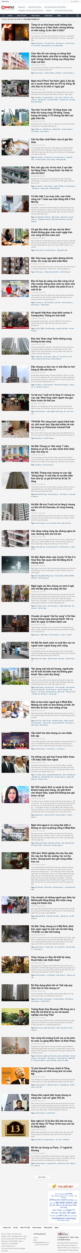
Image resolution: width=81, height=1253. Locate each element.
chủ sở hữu (58, 97)
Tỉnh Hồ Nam (35, 131)
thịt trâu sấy (54, 1216)
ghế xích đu (60, 692)
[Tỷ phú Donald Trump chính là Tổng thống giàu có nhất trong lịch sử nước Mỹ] (16, 1075)
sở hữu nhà (38, 356)
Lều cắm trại (36, 694)
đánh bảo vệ (39, 438)
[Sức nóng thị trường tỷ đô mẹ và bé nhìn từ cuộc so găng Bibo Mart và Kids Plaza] (16, 1045)
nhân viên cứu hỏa (63, 1163)
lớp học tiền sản (62, 1058)
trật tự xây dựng (62, 1028)
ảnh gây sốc (35, 188)
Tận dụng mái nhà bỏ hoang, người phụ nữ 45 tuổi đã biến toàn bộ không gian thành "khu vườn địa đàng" (52, 671)
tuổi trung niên (70, 687)
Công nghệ (48, 1227)
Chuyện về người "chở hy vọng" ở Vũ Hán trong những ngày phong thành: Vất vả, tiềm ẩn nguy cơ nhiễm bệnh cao (53, 619)
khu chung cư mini (40, 606)
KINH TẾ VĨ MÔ (21, 15)
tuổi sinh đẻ (38, 1056)
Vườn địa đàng (60, 687)
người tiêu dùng (51, 1060)
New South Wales (52, 99)
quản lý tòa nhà (66, 523)
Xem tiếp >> (38, 1176)
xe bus (69, 1193)
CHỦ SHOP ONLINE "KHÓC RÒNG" (55, 7)
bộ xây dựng (39, 999)
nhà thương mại (51, 692)
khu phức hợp (63, 99)
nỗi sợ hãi (38, 720)
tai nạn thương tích (52, 547)
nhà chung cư (60, 43)
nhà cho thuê (39, 887)
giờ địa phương (46, 45)
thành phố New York (47, 777)
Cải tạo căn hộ (39, 250)
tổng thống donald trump (54, 775)
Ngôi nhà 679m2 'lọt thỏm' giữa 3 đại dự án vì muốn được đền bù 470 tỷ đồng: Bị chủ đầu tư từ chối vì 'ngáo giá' (53, 83)
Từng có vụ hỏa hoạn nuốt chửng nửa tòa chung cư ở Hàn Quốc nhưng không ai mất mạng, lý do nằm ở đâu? (52, 27)
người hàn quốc (52, 658)
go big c (75, 1200)
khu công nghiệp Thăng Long (44, 576)
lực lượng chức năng (53, 523)
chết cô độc (34, 725)
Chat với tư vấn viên (42, 1244)
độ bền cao (38, 129)
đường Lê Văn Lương (42, 359)
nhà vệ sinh (47, 845)
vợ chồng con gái (40, 775)
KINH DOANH (35, 15)
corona (63, 635)
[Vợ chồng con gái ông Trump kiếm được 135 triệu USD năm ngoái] (16, 764)
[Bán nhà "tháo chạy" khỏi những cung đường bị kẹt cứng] (16, 346)
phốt (51, 1199)
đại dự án (66, 97)
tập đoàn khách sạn (66, 1202)
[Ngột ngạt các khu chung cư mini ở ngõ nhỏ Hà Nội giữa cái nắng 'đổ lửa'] (16, 593)
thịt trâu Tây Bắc (58, 1213)
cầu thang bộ (51, 975)
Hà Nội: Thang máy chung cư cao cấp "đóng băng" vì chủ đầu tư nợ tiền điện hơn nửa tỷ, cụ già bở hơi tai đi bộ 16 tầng (52, 477)
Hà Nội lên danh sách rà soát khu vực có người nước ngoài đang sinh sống (53, 644)
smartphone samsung (64, 1218)
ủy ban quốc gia (40, 547)
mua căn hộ (63, 356)
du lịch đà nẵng (58, 576)
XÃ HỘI (10, 15)
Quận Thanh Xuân (65, 606)
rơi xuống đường (57, 45)
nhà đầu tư (58, 73)
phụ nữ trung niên (63, 689)
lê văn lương (47, 356)
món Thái (56, 1210)
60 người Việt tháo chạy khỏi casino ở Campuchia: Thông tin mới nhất (51, 314)
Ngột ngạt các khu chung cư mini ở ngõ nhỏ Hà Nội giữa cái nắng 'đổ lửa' (52, 587)
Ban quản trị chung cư (62, 385)
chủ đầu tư (38, 97)
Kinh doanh (36, 1227)
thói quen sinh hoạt (54, 843)
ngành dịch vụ (39, 815)
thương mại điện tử (39, 1060)
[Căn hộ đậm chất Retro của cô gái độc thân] (16, 146)
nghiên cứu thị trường (50, 1056)
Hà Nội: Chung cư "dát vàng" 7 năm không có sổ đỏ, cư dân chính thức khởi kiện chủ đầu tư (52, 449)
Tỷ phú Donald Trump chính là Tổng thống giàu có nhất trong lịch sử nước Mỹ (51, 1071)
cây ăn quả (41, 692)
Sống (56, 1227)
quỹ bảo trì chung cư (42, 387)
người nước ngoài (40, 658)
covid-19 (68, 635)
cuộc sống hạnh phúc (67, 843)
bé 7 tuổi (66, 411)
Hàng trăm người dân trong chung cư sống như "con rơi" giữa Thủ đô (51, 1096)
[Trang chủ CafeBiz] (3, 15)
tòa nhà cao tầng (41, 159)
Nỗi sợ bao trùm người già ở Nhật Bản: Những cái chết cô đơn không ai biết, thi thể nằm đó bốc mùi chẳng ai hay (53, 705)
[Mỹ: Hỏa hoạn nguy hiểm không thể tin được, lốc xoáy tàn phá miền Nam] (16, 265)
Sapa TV (70, 1210)
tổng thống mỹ (64, 1085)
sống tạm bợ (64, 916)
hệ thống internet (54, 188)
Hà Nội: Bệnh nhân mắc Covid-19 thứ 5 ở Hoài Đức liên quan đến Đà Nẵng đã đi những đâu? (53, 560)
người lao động (49, 73)
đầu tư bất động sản (69, 775)
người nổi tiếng (58, 186)
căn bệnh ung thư (57, 720)
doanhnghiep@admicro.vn (41, 1242)
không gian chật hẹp (44, 219)
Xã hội (15, 1227)
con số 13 (58, 1139)
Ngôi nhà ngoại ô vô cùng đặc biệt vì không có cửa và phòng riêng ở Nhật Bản (53, 826)
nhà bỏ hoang (39, 687)
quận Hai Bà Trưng (41, 494)
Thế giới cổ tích (70, 692)
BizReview (22, 7)
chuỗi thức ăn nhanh (53, 916)
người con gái (46, 720)
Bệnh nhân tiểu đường (58, 219)
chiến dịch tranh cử (53, 1085)
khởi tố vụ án (39, 1028)
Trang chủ (7, 1227)
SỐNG (59, 15)
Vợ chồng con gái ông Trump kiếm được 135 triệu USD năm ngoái (53, 758)
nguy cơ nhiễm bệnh (41, 635)
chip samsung (72, 1216)
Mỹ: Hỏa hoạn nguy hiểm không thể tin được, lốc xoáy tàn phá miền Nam (52, 259)
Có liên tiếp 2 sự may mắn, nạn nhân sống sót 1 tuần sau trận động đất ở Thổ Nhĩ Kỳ (53, 199)
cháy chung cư (39, 947)
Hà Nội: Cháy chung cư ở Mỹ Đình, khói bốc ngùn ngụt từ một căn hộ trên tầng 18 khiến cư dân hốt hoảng (52, 929)
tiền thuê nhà (43, 725)
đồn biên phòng (50, 328)
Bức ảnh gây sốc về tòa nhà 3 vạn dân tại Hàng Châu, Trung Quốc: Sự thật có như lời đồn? (52, 170)
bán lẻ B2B (61, 1220)
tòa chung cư (39, 43)
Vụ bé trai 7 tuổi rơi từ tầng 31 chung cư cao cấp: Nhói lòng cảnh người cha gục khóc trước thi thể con (52, 397)
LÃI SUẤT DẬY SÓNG (34, 7)
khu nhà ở (37, 45)
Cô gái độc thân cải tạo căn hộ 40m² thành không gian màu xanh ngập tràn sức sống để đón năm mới (51, 232)
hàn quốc (61, 658)
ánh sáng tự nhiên (36, 845)
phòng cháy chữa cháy (52, 272)
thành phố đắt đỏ (40, 916)
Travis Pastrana (60, 1194)
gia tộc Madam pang (63, 1200)
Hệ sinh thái (47, 887)
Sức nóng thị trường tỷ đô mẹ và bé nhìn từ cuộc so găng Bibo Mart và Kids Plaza (53, 1039)
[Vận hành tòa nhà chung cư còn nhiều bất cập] (16, 740)
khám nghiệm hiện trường (55, 411)
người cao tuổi (68, 720)
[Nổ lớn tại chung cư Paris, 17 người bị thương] (16, 1155)
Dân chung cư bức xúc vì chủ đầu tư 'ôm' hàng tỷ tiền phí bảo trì (53, 368)
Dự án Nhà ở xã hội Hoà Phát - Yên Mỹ (64, 1206)
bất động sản (42, 99)
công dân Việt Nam (62, 328)
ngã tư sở (56, 356)
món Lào (62, 1215)
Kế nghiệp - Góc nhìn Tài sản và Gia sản (31, 10)
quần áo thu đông (63, 1060)
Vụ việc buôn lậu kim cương (63, 10)
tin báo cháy (49, 947)
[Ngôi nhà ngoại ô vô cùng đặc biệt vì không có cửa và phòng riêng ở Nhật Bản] (16, 832)
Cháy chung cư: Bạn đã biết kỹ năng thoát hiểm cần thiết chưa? (50, 958)
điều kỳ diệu (55, 217)
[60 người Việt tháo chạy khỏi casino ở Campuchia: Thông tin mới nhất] (16, 320)
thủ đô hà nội (51, 1113)
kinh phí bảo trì (45, 1001)
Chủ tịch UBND (39, 328)
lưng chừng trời (49, 687)
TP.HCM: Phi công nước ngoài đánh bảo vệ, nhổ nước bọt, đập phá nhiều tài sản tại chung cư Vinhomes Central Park (52, 424)
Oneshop (67, 1220)
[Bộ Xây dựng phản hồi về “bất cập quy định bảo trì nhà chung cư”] (16, 992)
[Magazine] (5, 1)
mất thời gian (45, 305)
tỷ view (63, 1210)
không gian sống (62, 250)
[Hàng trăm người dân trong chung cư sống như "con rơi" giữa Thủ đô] (16, 1102)
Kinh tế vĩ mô (25, 1227)
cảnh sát (37, 1165)
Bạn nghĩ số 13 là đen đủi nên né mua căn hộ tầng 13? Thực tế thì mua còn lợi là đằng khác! (52, 1124)
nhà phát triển (56, 129)
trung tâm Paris (51, 1163)
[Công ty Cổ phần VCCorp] (62, 1233)
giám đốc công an (49, 1028)
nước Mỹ (39, 1087)
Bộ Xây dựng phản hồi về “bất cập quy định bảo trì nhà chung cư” (51, 987)
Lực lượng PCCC (59, 947)
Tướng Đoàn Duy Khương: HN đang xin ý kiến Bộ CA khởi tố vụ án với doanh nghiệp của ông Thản (53, 1012)
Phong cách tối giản (41, 843)
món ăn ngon (53, 694)
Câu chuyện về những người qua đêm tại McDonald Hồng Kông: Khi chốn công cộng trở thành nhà (53, 900)
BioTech (49, 10)
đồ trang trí (44, 694)
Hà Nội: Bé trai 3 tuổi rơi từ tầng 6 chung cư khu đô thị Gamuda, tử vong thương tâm (53, 507)
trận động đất (39, 217)
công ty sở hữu (42, 779)
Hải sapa (71, 1212)
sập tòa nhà (64, 217)
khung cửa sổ (49, 157)
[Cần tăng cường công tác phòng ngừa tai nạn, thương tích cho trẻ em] (16, 538)
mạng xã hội (44, 188)
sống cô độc (47, 723)
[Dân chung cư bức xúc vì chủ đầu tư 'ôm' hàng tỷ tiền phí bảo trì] (16, 374)
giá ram (52, 1203)
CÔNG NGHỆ (48, 15)
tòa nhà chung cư (68, 73)
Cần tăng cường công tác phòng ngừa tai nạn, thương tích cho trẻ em (53, 532)
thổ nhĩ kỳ (47, 217)
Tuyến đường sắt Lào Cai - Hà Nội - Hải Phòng (64, 1196)
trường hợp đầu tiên (58, 723)
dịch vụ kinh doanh (64, 1056)
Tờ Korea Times (49, 43)
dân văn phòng (48, 302)
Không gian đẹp (61, 159)
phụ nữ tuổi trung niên (38, 689)
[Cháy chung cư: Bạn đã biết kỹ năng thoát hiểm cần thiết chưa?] (16, 964)
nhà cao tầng (51, 159)
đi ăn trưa (58, 302)
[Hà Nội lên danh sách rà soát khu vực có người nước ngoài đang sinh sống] (16, 650)
